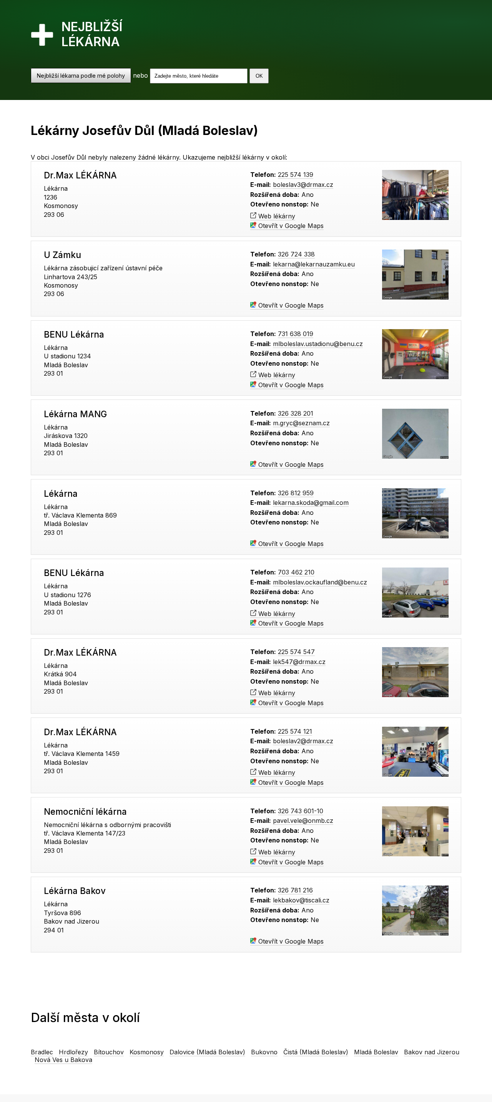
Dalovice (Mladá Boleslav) (207, 1052)
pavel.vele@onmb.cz (303, 820)
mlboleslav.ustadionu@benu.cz (318, 344)
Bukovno (264, 1052)
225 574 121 (295, 731)
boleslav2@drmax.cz (303, 741)
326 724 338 (296, 254)
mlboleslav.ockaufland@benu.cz (320, 582)
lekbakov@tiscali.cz (301, 900)
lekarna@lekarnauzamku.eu (314, 264)
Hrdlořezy (73, 1052)
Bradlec (42, 1052)
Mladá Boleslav (376, 1052)
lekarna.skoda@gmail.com (311, 502)
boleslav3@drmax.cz (303, 184)
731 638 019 (295, 334)
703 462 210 (296, 572)
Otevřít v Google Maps (290, 226)
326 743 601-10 (300, 811)
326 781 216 (295, 890)
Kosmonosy (147, 1052)
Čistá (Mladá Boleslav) (315, 1052)
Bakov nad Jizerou (431, 1052)
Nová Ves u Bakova (63, 1060)
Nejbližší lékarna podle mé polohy (81, 75)
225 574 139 (295, 174)
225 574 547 (296, 652)
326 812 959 (296, 493)
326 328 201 (295, 413)
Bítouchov (109, 1052)
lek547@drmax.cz (299, 662)
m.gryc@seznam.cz (301, 423)
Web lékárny (275, 216)
